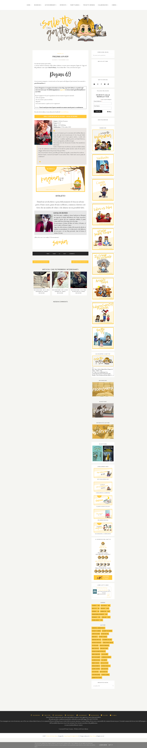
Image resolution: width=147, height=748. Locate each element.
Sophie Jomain (103, 636)
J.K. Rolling (95, 645)
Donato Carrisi (96, 630)
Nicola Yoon (104, 662)
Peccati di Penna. (64, 112)
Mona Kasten (104, 633)
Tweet (48, 253)
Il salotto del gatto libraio (103, 590)
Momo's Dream (93, 736)
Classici (94, 605)
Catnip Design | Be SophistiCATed (71, 736)
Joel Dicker (104, 654)
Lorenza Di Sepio (106, 657)
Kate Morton (103, 671)
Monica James (105, 674)
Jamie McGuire (96, 633)
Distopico (104, 605)
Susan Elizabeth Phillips (98, 651)
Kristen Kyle (95, 648)
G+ (59, 253)
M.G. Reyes (104, 660)
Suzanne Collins (107, 639)
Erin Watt (94, 636)
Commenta (72, 253)
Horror (94, 611)
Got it (111, 745)
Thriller (104, 617)
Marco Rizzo (95, 662)
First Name (97, 106)
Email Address (98, 101)
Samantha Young (97, 677)
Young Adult (95, 620)
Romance (94, 617)
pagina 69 (62, 90)
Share (54, 253)
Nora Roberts (96, 665)
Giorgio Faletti (105, 665)
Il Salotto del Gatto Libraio (52, 736)
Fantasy (103, 608)
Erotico (94, 608)
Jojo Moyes (95, 671)
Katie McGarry (96, 657)
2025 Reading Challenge (101, 588)
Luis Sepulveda (96, 674)
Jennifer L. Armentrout (98, 627)
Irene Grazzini (96, 654)
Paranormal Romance (98, 614)
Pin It (64, 253)
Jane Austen (104, 668)
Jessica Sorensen (104, 645)
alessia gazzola (96, 642)
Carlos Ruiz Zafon (108, 642)
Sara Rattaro (104, 648)
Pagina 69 (60, 53)
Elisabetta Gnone (107, 630)
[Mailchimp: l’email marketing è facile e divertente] (109, 113)
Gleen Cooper (96, 668)
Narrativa (103, 611)
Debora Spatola (96, 639)
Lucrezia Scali (96, 660)
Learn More (103, 745)
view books (109, 597)
